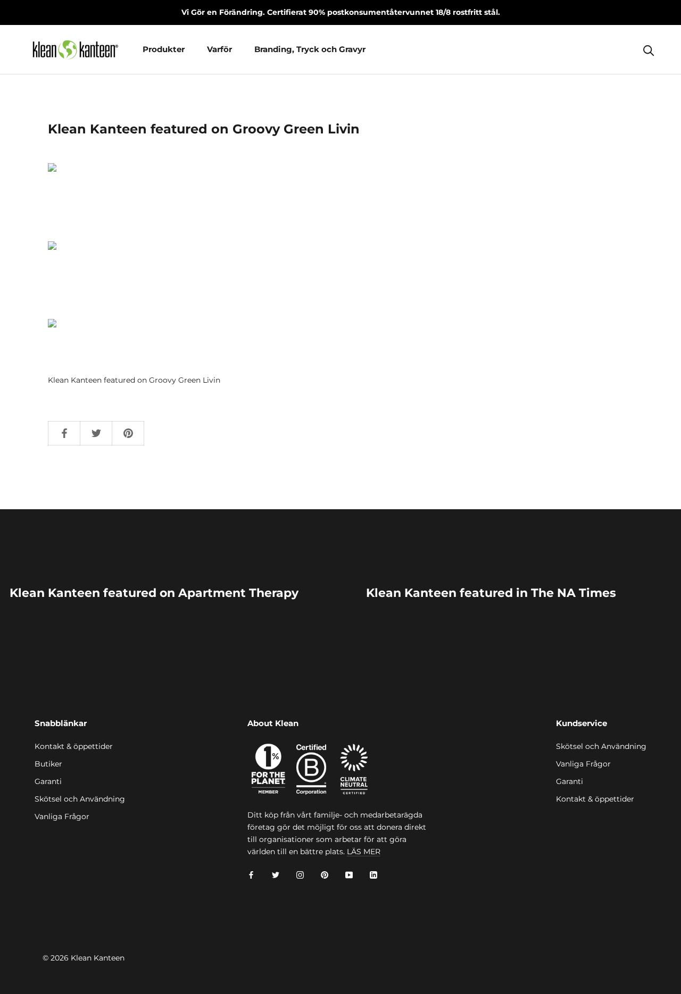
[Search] (648, 49)
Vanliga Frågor (62, 816)
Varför (219, 49)
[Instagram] (300, 875)
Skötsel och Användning (80, 799)
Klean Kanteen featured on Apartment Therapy (154, 593)
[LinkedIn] (373, 875)
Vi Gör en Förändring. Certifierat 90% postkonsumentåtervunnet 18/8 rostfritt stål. (340, 12)
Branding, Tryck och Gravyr (310, 49)
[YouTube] (349, 875)
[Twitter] (275, 875)
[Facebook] (251, 875)
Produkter (164, 49)
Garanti (48, 781)
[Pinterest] (324, 875)
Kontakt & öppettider (74, 746)
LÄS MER (363, 851)
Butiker (48, 764)
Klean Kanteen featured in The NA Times (491, 593)
